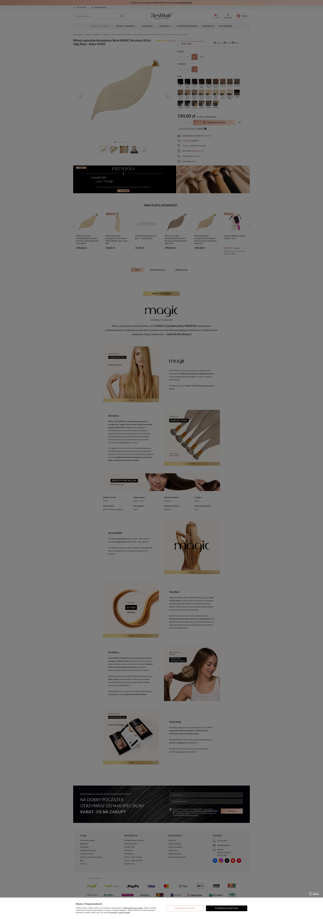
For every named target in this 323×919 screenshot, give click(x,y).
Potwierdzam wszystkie (226, 908)
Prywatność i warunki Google (119, 912)
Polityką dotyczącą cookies (133, 908)
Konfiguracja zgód (184, 908)
